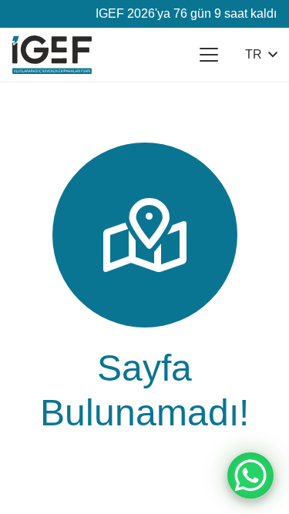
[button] (209, 54)
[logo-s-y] (52, 54)
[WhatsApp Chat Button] (250, 475)
